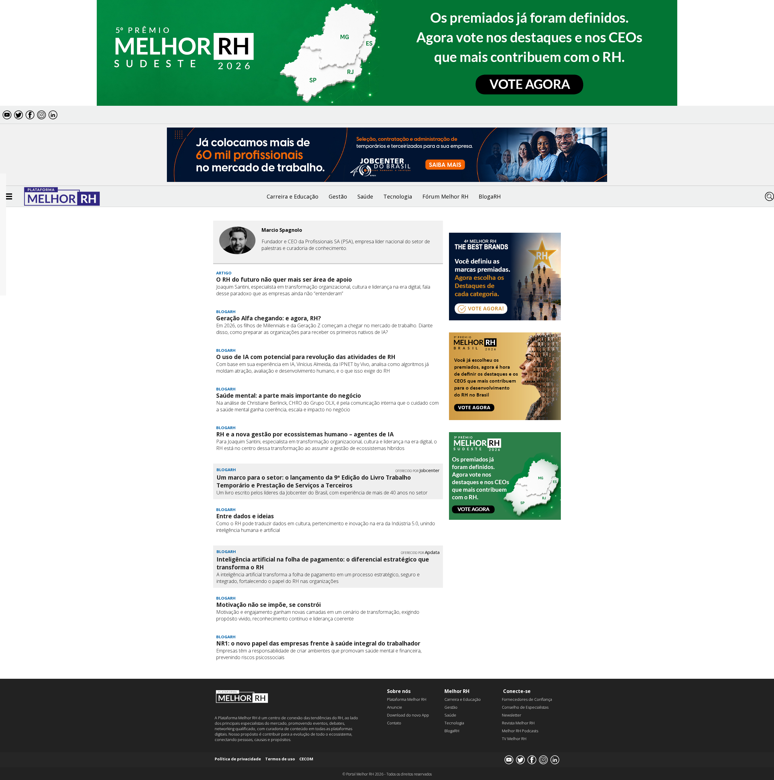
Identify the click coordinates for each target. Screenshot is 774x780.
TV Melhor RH (514, 738)
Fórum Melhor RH (445, 196)
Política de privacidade (238, 759)
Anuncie (394, 707)
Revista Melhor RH (518, 723)
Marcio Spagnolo (282, 230)
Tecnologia (397, 196)
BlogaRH (490, 196)
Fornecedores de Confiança (527, 699)
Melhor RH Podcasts (520, 730)
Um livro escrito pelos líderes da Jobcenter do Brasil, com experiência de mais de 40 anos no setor (322, 492)
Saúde (365, 196)
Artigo (224, 273)
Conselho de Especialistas (525, 707)
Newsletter (511, 715)
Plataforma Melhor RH (406, 699)
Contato (394, 723)
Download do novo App (408, 715)
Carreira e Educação (292, 196)
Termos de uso (280, 759)
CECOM (306, 759)
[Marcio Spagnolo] (237, 241)
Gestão (338, 196)
